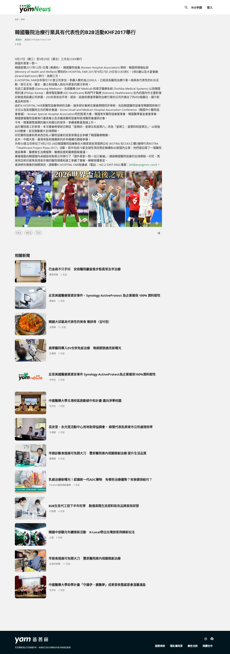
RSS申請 (196, 7)
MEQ (28, 232)
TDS (38, 232)
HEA (18, 232)
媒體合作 (208, 646)
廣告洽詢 (193, 646)
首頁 (17, 19)
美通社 (18, 39)
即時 (23, 19)
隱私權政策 (176, 646)
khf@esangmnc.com (142, 165)
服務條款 (160, 646)
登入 (210, 7)
